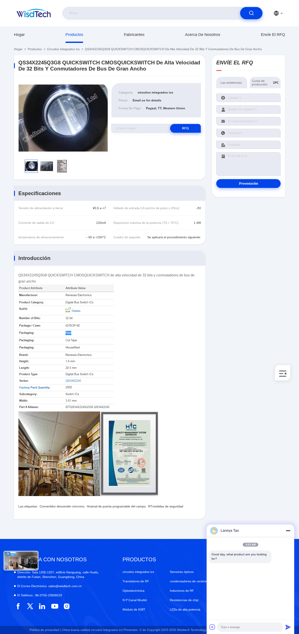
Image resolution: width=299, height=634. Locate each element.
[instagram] (67, 606)
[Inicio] (34, 13)
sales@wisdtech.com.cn (49, 586)
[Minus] (288, 530)
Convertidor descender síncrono (62, 506)
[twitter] (30, 606)
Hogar (19, 34)
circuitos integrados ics (63, 49)
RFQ (185, 128)
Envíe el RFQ (273, 34)
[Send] (288, 627)
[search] (251, 13)
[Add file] (212, 627)
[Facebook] (18, 606)
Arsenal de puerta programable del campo (116, 506)
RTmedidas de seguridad (165, 506)
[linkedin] (42, 606)
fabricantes (134, 34)
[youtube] (54, 606)
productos (74, 34)
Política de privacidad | (45, 630)
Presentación (248, 183)
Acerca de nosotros (202, 34)
